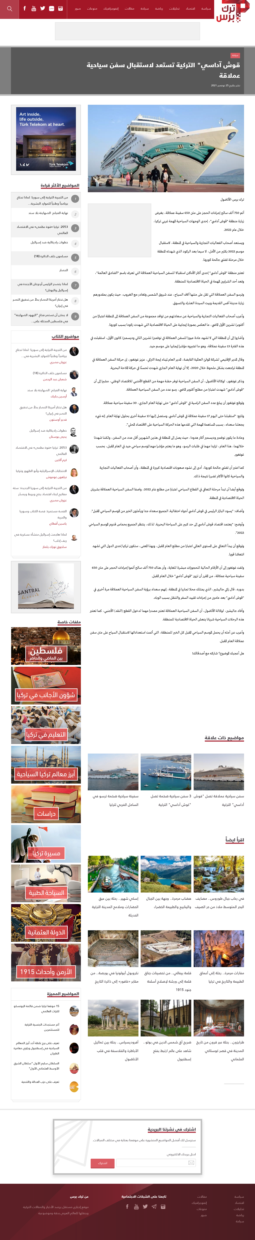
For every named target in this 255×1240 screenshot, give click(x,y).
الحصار (64, 270)
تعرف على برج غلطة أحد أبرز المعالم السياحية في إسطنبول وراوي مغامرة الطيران (36, 1048)
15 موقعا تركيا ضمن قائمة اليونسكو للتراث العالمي (36, 1008)
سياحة (145, 8)
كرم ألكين (61, 460)
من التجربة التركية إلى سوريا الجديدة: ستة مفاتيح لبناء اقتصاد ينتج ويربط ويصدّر (40, 491)
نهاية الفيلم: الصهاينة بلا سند (48, 213)
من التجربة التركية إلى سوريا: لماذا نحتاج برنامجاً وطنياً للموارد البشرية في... (41, 352)
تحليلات (174, 8)
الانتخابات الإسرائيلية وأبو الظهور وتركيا (41, 471)
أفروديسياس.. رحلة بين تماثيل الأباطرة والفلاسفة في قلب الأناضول (116, 1050)
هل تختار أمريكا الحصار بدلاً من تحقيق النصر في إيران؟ (40, 302)
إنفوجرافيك (111, 8)
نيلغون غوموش (56, 477)
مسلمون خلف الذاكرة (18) (51, 256)
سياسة (206, 8)
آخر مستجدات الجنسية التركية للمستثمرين (42, 1027)
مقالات (129, 8)
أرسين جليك (59, 396)
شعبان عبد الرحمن (55, 379)
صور (78, 8)
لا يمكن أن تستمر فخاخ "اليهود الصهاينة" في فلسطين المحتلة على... (41, 318)
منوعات (92, 8)
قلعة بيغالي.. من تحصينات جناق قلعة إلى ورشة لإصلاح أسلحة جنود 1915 (167, 981)
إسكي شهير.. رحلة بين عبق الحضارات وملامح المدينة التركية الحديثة (115, 907)
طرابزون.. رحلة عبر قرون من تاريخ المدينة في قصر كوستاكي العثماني (220, 1050)
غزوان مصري (58, 362)
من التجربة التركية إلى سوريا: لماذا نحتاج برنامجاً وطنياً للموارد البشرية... (42, 200)
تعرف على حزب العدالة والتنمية (40, 1081)
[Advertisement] (119, 228)
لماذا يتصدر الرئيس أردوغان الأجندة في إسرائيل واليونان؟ (43, 287)
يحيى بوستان (58, 436)
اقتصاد (190, 8)
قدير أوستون (58, 419)
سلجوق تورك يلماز (55, 546)
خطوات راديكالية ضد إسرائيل (49, 242)
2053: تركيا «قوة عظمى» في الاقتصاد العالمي (42, 229)
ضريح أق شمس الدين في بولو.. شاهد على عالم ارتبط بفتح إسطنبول (167, 1050)
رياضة (159, 8)
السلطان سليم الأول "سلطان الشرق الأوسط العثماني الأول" (36, 1066)
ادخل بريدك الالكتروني (181, 1154)
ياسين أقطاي (58, 523)
